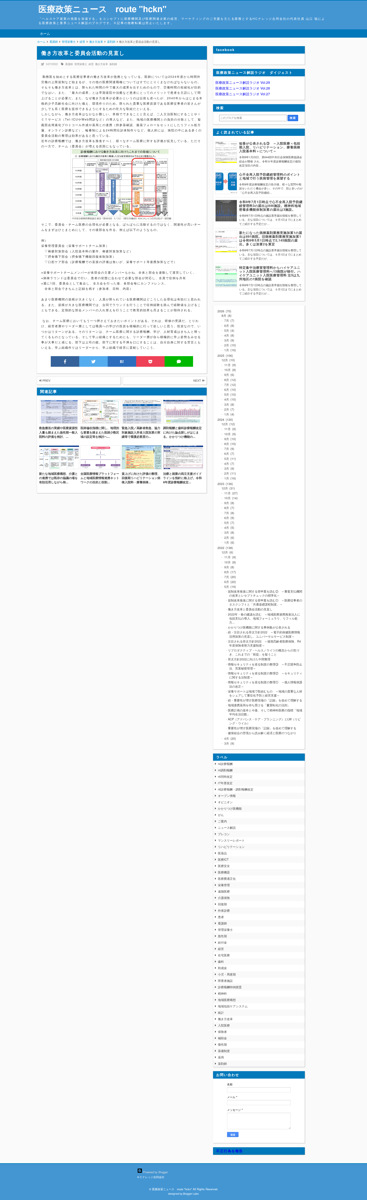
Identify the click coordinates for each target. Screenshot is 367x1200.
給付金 (222, 942)
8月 (226, 315)
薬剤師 (113, 64)
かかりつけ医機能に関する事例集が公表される (259, 627)
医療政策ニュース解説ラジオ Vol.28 (242, 88)
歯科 (221, 961)
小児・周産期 (227, 974)
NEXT (197, 380)
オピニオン (225, 802)
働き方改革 (101, 64)
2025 (224, 355)
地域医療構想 (227, 1000)
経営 (91, 64)
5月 (228, 330)
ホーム (45, 33)
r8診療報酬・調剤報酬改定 (235, 789)
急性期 (222, 936)
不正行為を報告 (229, 1150)
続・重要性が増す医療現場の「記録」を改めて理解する (265, 700)
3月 (228, 340)
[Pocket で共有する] (150, 361)
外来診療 (224, 910)
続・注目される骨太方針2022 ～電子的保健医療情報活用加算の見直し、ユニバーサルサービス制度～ (264, 634)
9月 (228, 375)
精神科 (222, 993)
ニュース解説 (227, 827)
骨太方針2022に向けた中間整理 (249, 659)
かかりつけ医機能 (230, 808)
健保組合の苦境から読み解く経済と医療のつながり (262, 733)
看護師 (69, 64)
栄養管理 (224, 885)
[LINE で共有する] (179, 361)
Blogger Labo (191, 1193)
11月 (229, 365)
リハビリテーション (231, 847)
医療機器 (224, 872)
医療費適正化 (227, 878)
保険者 (222, 1031)
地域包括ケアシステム (233, 1006)
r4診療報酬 (225, 764)
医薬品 (222, 853)
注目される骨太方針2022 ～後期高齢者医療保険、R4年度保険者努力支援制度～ (264, 643)
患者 (221, 917)
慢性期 (222, 1044)
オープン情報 (227, 795)
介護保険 (224, 898)
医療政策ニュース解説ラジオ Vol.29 (242, 82)
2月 (229, 345)
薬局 (221, 1057)
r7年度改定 (225, 783)
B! (122, 361)
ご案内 (222, 821)
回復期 (222, 904)
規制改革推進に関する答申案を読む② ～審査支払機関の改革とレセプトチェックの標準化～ (265, 593)
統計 (221, 1012)
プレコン (224, 834)
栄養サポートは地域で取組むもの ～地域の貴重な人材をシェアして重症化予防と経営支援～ (265, 693)
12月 (228, 360)
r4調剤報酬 (225, 770)
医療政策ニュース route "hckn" (102, 9)
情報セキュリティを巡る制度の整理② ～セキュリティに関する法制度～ (265, 675)
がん (221, 815)
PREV (46, 380)
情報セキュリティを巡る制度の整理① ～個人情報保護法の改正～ (265, 684)
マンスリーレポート (231, 840)
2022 (224, 548)
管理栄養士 (80, 64)
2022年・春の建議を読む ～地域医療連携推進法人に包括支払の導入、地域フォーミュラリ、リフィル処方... (264, 618)
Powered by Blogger (155, 1172)
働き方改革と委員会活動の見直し (250, 609)
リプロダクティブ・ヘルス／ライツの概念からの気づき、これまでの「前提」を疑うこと (263, 652)
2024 (224, 419)
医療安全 (224, 866)
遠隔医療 (224, 891)
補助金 (222, 1038)
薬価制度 (224, 1051)
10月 (229, 370)
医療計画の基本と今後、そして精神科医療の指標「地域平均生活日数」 (265, 712)
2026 (223, 311)
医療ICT (223, 859)
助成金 (222, 968)
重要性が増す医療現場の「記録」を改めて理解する (262, 728)
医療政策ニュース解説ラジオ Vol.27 (242, 93)
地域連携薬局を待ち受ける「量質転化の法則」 (259, 705)
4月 (228, 335)
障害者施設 (225, 980)
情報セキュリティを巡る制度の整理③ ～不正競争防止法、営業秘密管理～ (265, 666)
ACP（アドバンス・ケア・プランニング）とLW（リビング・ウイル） (264, 721)
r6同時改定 (225, 776)
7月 (228, 320)
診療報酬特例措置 (230, 987)
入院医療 (224, 1025)
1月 (229, 350)
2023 (224, 484)
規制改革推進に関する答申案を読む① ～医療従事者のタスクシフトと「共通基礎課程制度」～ (265, 602)
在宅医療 (224, 955)
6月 (228, 325)
